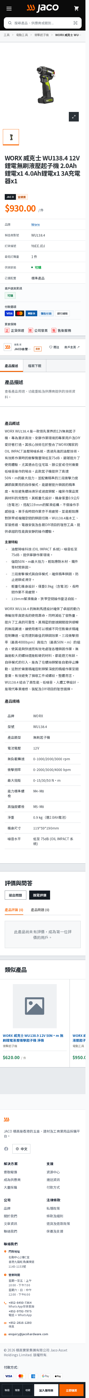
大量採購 (10, 1187)
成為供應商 (12, 1179)
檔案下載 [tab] (35, 365)
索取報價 (10, 1172)
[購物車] (76, 8)
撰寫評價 (40, 895)
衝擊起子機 (41, 35)
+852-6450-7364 (21, 1304)
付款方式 (53, 1187)
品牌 (7, 1208)
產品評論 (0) (14, 909)
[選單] (9, 8)
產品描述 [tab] (11, 365)
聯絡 (7, 1390)
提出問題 (15, 895)
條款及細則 (55, 1215)
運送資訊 (53, 1179)
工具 (6, 35)
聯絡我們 (10, 1231)
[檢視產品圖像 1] (11, 137)
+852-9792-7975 (20, 1313)
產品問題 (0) (40, 909)
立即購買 (71, 1390)
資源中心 (53, 1172)
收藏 (27, 1390)
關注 (56, 347)
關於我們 (10, 1215)
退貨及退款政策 (58, 1223)
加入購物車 (46, 1390)
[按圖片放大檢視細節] (74, 116)
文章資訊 (10, 1223)
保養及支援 (55, 1231)
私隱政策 (53, 1208)
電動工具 (22, 35)
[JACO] (43, 8)
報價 (17, 1390)
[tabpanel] (42, 617)
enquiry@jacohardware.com (28, 1334)
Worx (35, 224)
